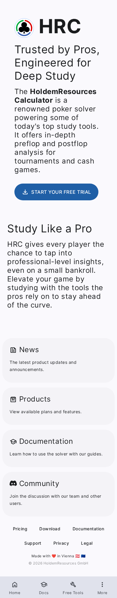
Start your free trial (56, 192)
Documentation (88, 528)
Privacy (61, 543)
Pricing (20, 528)
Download (49, 528)
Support (32, 543)
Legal (87, 543)
